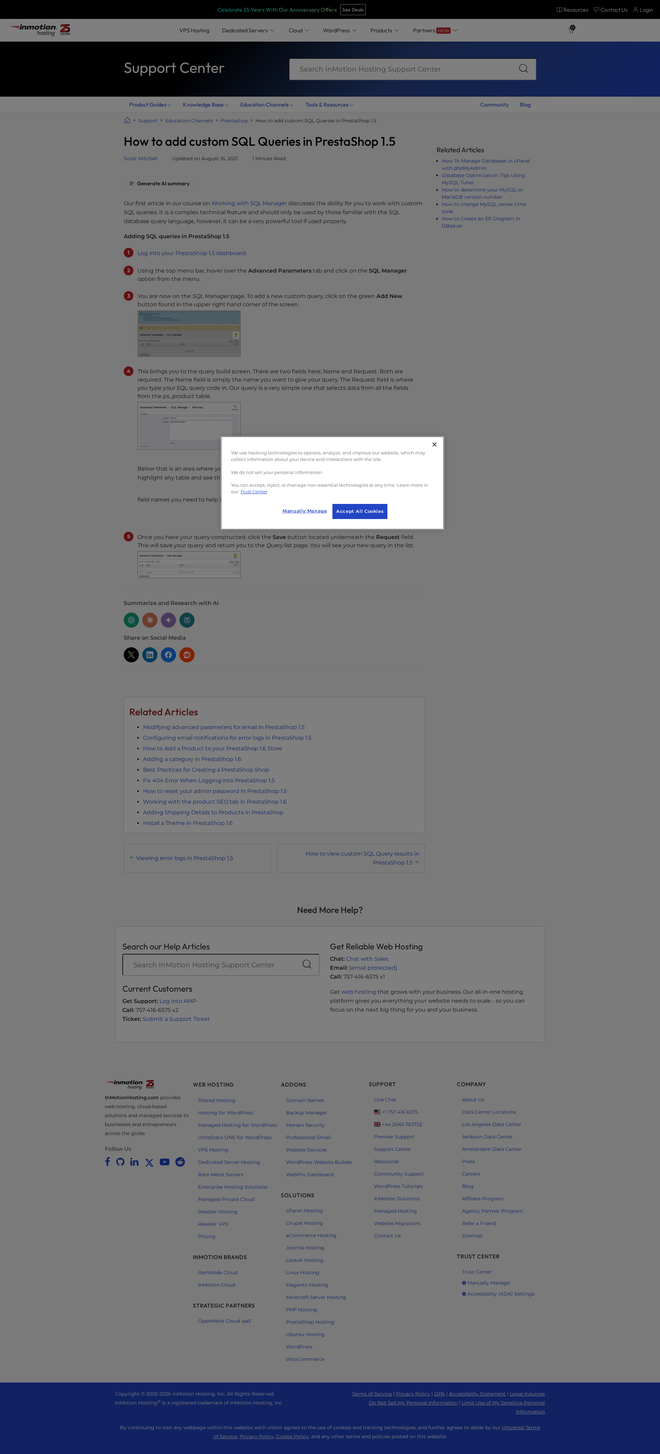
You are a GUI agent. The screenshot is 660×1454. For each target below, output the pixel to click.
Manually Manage (305, 511)
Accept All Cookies (360, 511)
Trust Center (253, 491)
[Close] (434, 444)
